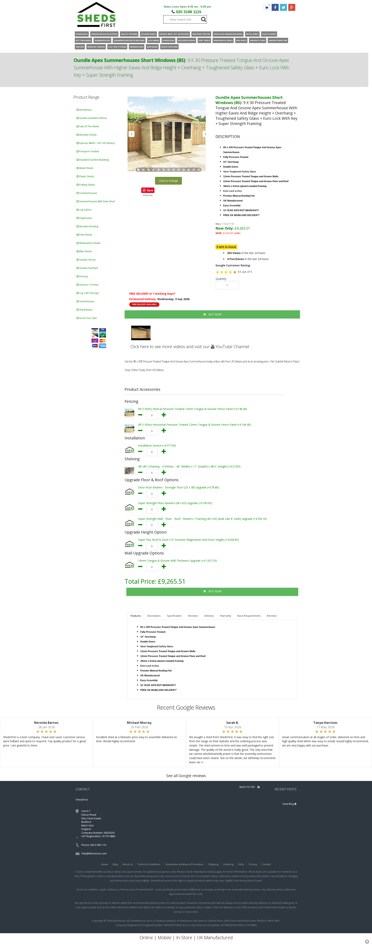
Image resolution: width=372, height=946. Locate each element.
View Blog (288, 804)
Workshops (85, 109)
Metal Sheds (85, 168)
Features (136, 615)
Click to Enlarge (168, 180)
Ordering (228, 864)
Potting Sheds (86, 184)
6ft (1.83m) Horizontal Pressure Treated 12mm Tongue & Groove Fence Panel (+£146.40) (194, 424)
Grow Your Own (87, 318)
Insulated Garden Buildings (93, 159)
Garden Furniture (88, 268)
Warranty (225, 615)
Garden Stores (87, 259)
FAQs (241, 864)
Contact (266, 864)
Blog (115, 864)
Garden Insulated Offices (92, 118)
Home (104, 864)
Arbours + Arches (88, 284)
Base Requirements (249, 615)
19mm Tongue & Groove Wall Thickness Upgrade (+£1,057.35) (177, 560)
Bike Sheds (85, 251)
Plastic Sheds (86, 176)
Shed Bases (85, 309)
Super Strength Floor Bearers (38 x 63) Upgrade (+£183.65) (175, 503)
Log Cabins (84, 209)
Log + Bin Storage (88, 293)
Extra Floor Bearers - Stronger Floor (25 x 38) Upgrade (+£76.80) (178, 487)
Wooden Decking (88, 226)
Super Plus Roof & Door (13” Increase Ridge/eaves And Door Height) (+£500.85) (188, 539)
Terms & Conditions (149, 864)
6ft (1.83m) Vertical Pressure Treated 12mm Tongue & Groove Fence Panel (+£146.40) (192, 409)
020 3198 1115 (188, 12)
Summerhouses (87, 193)
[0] (266, 15)
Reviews (193, 615)
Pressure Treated (88, 151)
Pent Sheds (85, 234)
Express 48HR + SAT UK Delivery (96, 143)
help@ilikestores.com (94, 853)
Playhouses (85, 218)
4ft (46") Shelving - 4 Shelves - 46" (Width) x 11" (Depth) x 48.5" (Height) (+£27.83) (189, 466)
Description (154, 615)
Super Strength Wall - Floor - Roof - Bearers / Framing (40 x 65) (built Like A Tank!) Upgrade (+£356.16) (202, 519)
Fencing (83, 276)
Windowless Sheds (89, 243)
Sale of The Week (88, 126)
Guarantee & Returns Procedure (184, 864)
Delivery (209, 615)
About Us (127, 864)
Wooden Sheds (87, 134)
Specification (174, 615)
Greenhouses (86, 301)
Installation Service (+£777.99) (157, 445)
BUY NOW (214, 314)
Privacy (253, 864)
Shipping (213, 864)
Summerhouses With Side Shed (96, 201)
